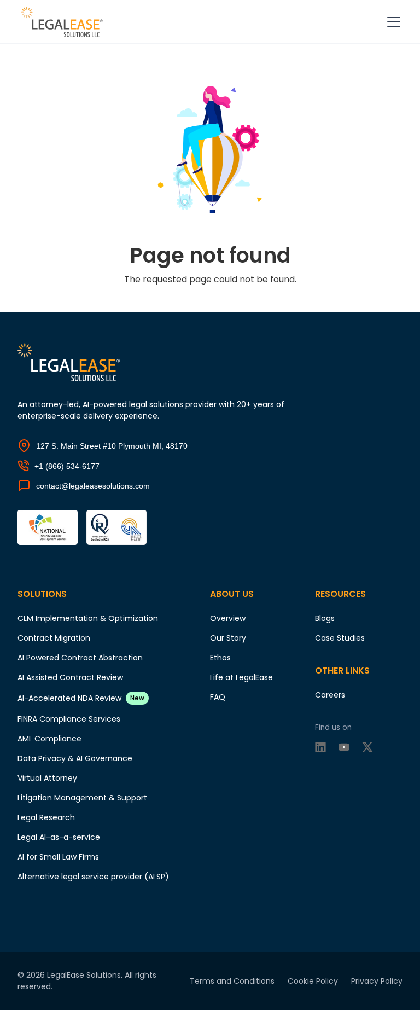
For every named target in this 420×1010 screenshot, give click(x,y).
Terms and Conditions (232, 981)
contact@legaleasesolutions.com (93, 485)
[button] (391, 22)
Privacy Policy (376, 981)
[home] (64, 22)
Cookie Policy (313, 981)
